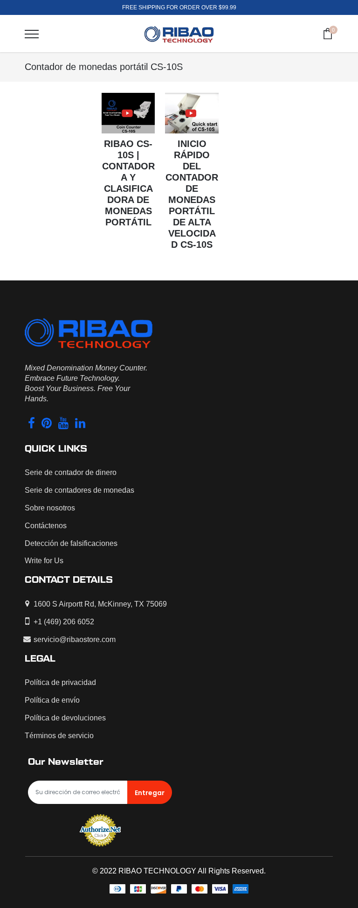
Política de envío (52, 700)
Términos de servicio (59, 736)
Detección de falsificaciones (71, 543)
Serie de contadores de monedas (79, 490)
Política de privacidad (60, 682)
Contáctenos (46, 526)
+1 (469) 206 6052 (64, 622)
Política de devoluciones (65, 718)
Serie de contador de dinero (71, 472)
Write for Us (44, 561)
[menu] (32, 34)
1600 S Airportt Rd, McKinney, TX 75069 (100, 604)
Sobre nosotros (50, 508)
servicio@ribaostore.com (75, 639)
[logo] (179, 33)
